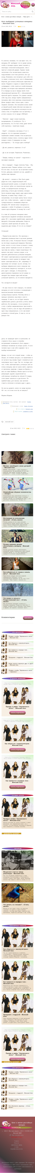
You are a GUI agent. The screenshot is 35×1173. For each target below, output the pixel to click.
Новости (16, 1143)
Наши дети (26, 16)
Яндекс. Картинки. (28, 406)
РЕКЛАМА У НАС (16, 1137)
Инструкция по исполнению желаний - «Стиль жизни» (14, 519)
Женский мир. (18, 5)
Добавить (28, 618)
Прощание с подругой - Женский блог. (15, 1015)
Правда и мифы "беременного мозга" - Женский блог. (17, 707)
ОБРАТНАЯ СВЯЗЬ (16, 1145)
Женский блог (9, 421)
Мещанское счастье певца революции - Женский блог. (13, 872)
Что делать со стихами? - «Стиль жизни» (16, 905)
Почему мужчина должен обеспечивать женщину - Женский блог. (16, 546)
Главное (16, 1141)
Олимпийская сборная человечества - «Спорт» (17, 493)
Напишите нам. (29, 409)
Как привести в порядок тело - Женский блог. (17, 781)
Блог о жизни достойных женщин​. (12, 16)
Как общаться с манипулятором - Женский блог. (17, 744)
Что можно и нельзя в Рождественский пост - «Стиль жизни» (15, 600)
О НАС (17, 1147)
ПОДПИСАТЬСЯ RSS (16, 1149)
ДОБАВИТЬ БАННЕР (11, 833)
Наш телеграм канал (18, 1135)
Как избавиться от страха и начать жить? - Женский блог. (16, 573)
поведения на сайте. (28, 411)
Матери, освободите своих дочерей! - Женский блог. (17, 466)
